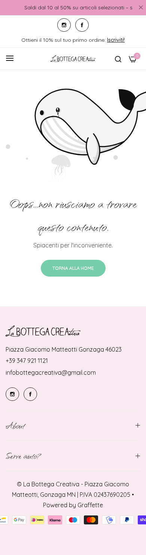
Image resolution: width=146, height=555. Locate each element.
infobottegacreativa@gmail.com (51, 372)
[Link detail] (64, 25)
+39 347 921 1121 (27, 360)
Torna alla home (73, 268)
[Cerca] (118, 58)
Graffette (90, 505)
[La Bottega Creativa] (73, 58)
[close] (140, 8)
